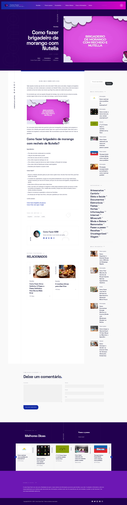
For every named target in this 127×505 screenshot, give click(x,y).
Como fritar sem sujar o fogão (35, 205)
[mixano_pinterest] (100, 502)
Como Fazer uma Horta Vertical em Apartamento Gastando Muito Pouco (104, 294)
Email (66, 390)
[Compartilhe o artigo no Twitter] (15, 90)
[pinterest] (51, 238)
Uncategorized (99, 233)
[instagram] (54, 238)
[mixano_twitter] (95, 502)
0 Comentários (46, 60)
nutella (43, 216)
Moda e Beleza (69, 5)
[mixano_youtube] (97, 502)
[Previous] (15, 457)
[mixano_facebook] (92, 502)
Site (66, 397)
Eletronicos (97, 202)
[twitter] (46, 238)
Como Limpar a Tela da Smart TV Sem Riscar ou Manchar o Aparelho (104, 333)
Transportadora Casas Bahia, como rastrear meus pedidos (104, 157)
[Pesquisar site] (121, 5)
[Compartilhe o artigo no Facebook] (15, 92)
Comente (25, 382)
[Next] (111, 457)
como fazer (37, 216)
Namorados (97, 224)
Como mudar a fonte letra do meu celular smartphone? (104, 115)
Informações (98, 212)
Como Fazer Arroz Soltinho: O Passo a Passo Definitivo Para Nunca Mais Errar (36, 288)
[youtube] (49, 238)
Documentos (58, 5)
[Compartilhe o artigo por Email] (15, 82)
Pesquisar (109, 83)
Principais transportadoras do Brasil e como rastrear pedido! (104, 171)
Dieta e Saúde (98, 196)
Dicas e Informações (81, 5)
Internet (95, 215)
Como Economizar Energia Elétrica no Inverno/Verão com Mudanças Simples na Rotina (104, 314)
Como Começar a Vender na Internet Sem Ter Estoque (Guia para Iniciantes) (104, 350)
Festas (94, 206)
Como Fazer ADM (35, 60)
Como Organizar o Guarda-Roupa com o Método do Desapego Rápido (104, 259)
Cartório (95, 193)
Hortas (90, 5)
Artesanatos (97, 190)
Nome (66, 382)
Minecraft (96, 218)
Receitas (38, 5)
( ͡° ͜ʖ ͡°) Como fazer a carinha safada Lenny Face (104, 129)
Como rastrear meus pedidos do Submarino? (104, 102)
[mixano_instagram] (102, 502)
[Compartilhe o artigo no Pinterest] (15, 87)
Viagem (95, 236)
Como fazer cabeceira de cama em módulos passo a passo (104, 143)
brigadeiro (30, 216)
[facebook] (44, 238)
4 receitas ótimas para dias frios (62, 285)
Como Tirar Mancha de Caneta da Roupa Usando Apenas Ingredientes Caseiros (104, 277)
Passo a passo (48, 5)
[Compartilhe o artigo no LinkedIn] (15, 85)
